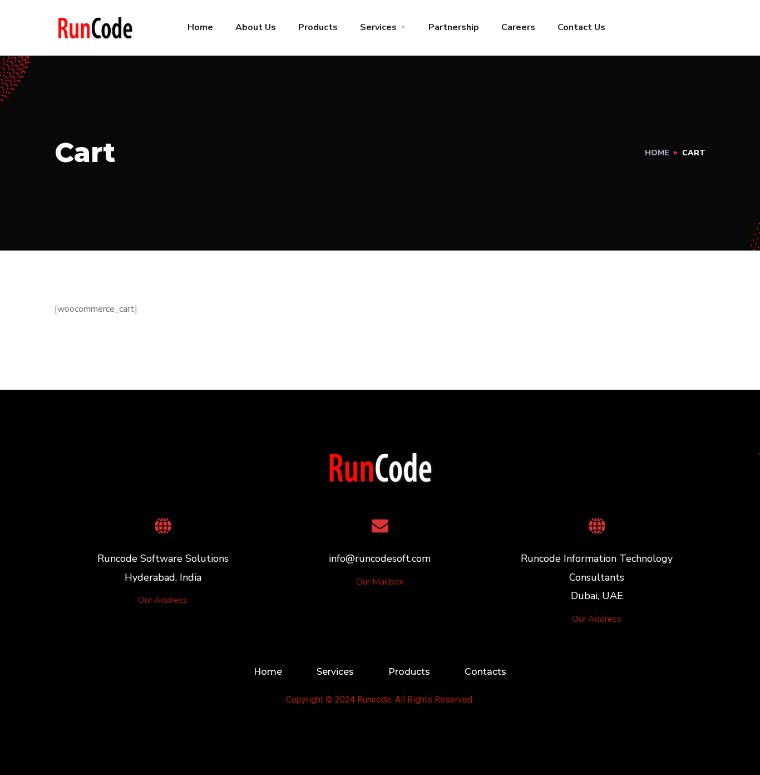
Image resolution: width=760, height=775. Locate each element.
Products (318, 27)
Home (200, 27)
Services (378, 27)
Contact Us (581, 27)
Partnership (453, 27)
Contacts (485, 671)
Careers (518, 27)
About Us (255, 27)
